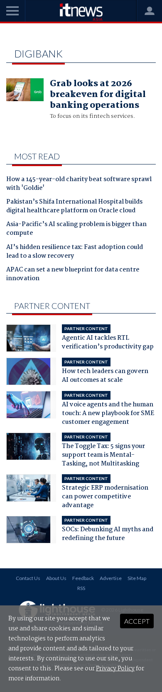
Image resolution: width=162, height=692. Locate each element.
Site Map (137, 578)
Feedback (83, 578)
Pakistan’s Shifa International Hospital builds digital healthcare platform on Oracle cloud (74, 207)
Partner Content (52, 306)
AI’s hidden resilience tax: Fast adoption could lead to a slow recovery (74, 252)
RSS (81, 588)
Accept (137, 621)
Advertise (111, 578)
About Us (56, 578)
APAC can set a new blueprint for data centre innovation (72, 275)
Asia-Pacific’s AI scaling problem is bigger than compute (76, 229)
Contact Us (28, 578)
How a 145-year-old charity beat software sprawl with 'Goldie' (79, 184)
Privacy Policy (115, 669)
